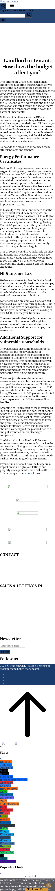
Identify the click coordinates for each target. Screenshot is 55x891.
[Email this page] (26, 743)
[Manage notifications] (48, 885)
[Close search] (3, 20)
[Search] (29, 15)
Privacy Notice (14, 677)
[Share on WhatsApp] (20, 743)
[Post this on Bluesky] (8, 743)
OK (28, 889)
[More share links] (32, 743)
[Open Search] (3, 6)
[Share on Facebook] (1, 743)
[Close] (1, 758)
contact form (33, 473)
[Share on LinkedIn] (23, 743)
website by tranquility (19, 683)
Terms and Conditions (19, 674)
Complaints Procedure (19, 680)
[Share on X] (17, 743)
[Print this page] (29, 743)
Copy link (31, 876)
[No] (49, 889)
